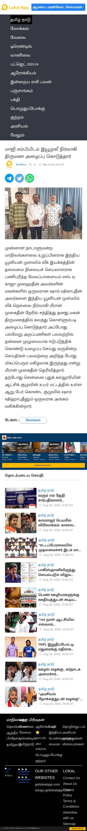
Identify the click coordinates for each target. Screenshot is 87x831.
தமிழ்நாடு (13, 744)
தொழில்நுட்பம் (73, 727)
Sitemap (69, 824)
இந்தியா (55, 732)
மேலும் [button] (17, 135)
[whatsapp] (30, 179)
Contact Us (71, 778)
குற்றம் (40, 761)
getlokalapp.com (47, 784)
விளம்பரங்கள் (73, 744)
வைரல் (54, 744)
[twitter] (20, 179)
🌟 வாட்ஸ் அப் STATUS (40, 741)
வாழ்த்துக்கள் (72, 738)
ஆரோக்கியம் (45, 727)
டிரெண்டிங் (27, 738)
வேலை (25, 732)
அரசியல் (69, 732)
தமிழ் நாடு (20, 19)
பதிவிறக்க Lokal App (77, 828)
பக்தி (52, 727)
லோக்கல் (26, 727)
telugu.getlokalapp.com (52, 790)
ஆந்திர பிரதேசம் (13, 735)
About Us (70, 784)
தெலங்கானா (16, 727)
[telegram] (10, 179)
